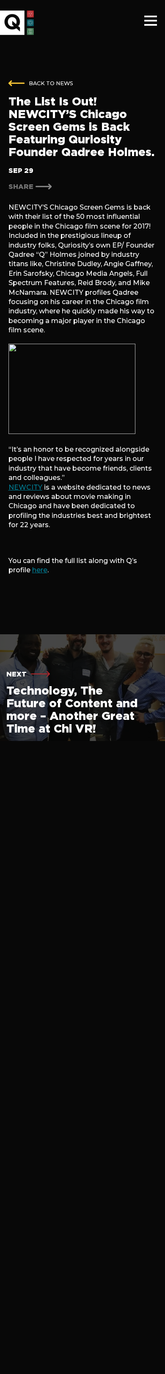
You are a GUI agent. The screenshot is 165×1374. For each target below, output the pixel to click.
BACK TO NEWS (51, 83)
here (39, 570)
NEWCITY (25, 487)
